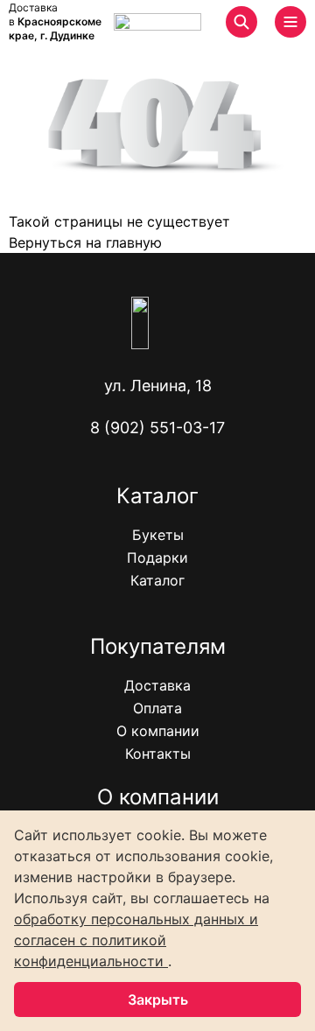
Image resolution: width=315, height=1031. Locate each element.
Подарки (157, 557)
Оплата (157, 708)
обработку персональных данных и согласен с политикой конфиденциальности (136, 940)
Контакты (158, 753)
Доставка (157, 685)
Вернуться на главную (85, 242)
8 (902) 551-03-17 (157, 427)
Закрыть (158, 999)
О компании (158, 731)
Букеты (158, 535)
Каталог (157, 580)
